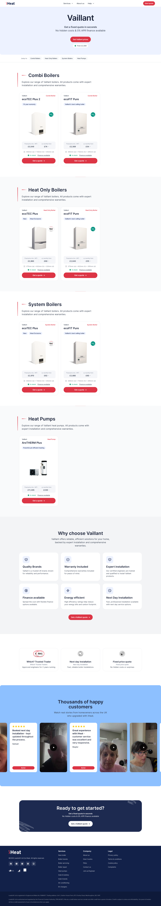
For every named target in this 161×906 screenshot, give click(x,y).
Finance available (44, 155)
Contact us (87, 867)
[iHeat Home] (15, 852)
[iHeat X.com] (16, 864)
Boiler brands (63, 859)
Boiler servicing (63, 863)
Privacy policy (113, 855)
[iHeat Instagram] (22, 864)
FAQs (85, 863)
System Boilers (67, 58)
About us (80, 3)
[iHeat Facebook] (11, 864)
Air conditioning (63, 883)
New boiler (62, 855)
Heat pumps (62, 871)
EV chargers (62, 887)
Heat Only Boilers (51, 58)
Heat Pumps (81, 58)
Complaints (112, 867)
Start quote (149, 3)
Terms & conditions (115, 859)
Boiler (23, 768)
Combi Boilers (35, 58)
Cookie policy (113, 863)
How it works (87, 859)
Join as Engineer (89, 871)
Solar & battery (63, 875)
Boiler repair (62, 867)
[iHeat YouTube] (33, 864)
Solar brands (62, 879)
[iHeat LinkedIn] (28, 864)
